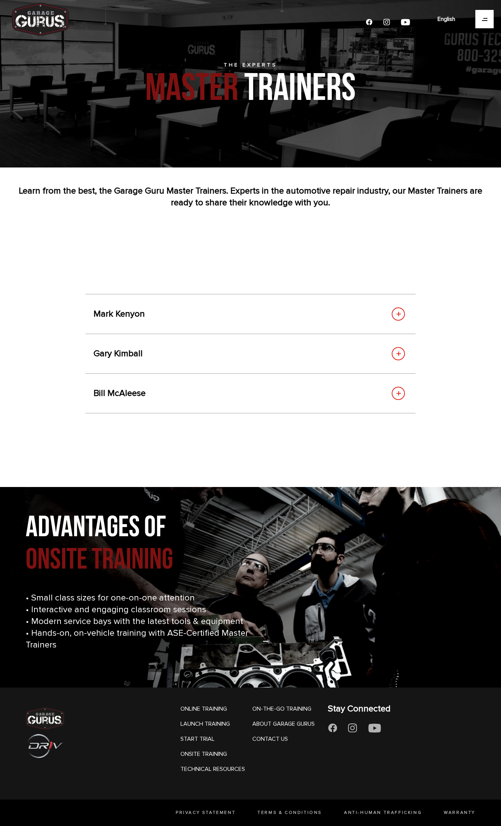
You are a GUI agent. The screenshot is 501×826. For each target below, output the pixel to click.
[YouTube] (405, 22)
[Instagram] (386, 22)
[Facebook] (369, 22)
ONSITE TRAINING (203, 754)
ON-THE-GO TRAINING (281, 709)
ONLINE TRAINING (203, 709)
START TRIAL (197, 739)
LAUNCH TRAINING (205, 724)
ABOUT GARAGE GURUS (283, 724)
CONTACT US (270, 739)
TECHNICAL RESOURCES (212, 769)
